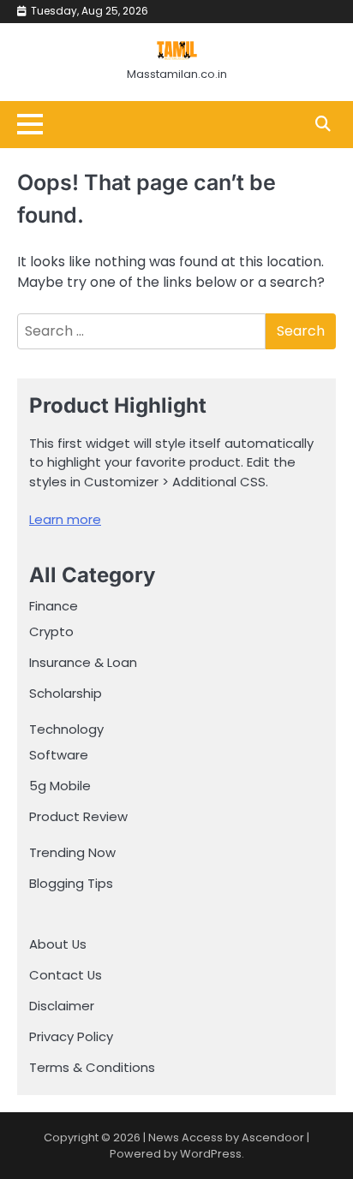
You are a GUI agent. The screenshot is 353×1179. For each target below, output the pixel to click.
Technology (66, 729)
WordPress (211, 1154)
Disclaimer (61, 1006)
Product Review (78, 816)
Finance (53, 606)
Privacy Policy (71, 1036)
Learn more (65, 519)
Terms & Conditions (92, 1067)
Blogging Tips (71, 883)
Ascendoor (273, 1137)
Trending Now (72, 852)
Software (58, 755)
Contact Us (65, 975)
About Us (58, 944)
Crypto (51, 631)
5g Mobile (60, 786)
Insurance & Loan (83, 662)
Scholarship (65, 693)
